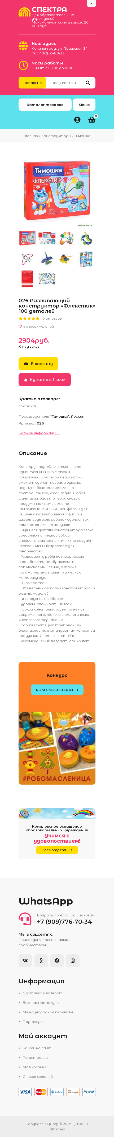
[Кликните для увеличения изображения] (57, 191)
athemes (57, 1129)
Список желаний (37, 1076)
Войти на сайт (36, 1048)
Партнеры (32, 1021)
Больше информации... (39, 433)
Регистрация (35, 1057)
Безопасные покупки (41, 1002)
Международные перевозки (48, 1012)
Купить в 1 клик (47, 379)
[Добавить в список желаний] (57, 326)
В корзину (41, 363)
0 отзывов (52, 318)
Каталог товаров (45, 104)
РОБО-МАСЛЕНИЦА (54, 690)
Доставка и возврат (42, 993)
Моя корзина (34, 1067)
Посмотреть (54, 850)
